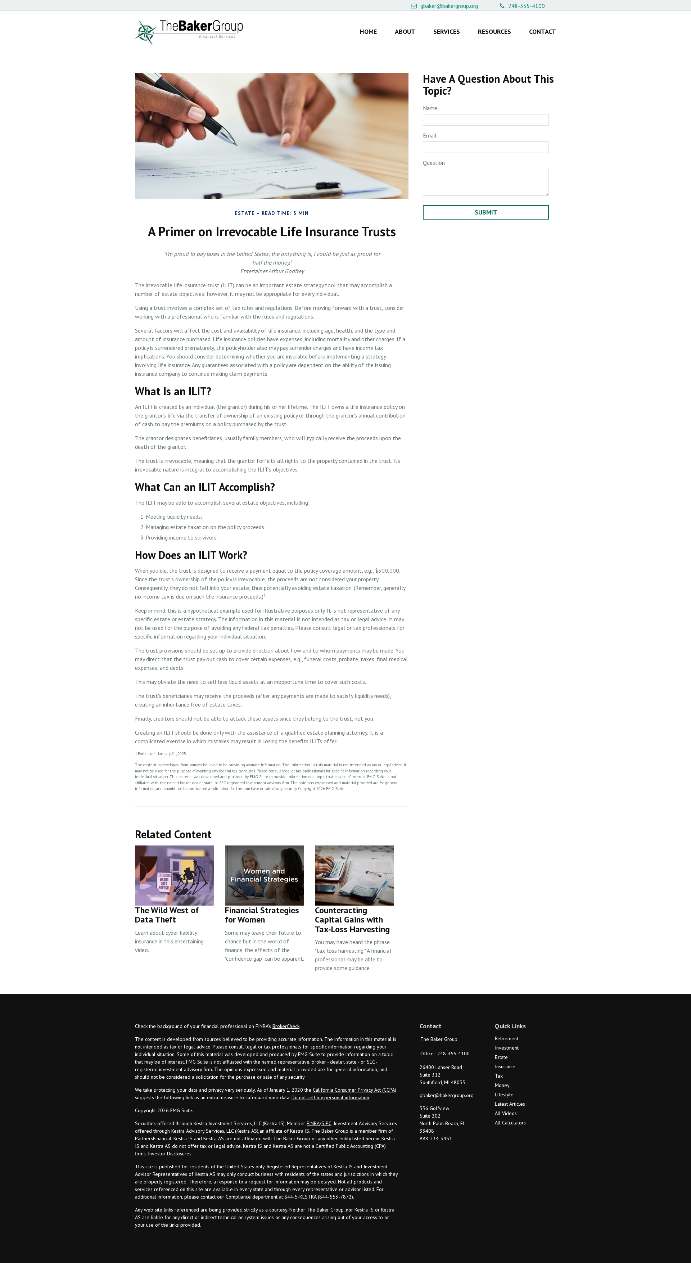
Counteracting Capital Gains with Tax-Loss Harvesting (352, 920)
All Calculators (510, 1122)
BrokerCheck (285, 1026)
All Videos (506, 1113)
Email (430, 135)
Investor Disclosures (169, 1153)
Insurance (505, 1066)
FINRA (313, 1123)
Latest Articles (510, 1104)
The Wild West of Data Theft (167, 915)
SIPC (326, 1123)
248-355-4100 (526, 5)
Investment (507, 1048)
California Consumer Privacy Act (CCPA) (354, 1090)
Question (434, 162)
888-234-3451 (436, 1138)
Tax (499, 1076)
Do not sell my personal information (330, 1097)
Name (430, 108)
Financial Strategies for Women (262, 915)
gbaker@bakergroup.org (449, 5)
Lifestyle (504, 1094)
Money (502, 1085)
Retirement (506, 1038)
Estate (501, 1057)
